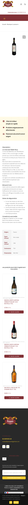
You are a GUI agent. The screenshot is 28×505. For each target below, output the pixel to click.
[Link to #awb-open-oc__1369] (25, 4)
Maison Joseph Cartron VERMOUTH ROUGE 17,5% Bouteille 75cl (11, 346)
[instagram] (7, 446)
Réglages (23, 495)
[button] (24, 37)
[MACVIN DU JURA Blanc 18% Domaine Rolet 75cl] (14, 364)
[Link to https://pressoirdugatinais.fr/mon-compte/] (21, 4)
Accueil (4, 24)
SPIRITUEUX (11, 298)
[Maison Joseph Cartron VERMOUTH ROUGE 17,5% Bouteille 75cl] (14, 319)
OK (11, 502)
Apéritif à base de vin (7, 297)
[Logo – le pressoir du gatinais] (8, 1)
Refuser (16, 502)
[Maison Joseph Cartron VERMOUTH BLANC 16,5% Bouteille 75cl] (14, 275)
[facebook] (3, 446)
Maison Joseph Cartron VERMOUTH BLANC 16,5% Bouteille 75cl (11, 301)
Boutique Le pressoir (12, 24)
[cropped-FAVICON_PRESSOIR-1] (10, 413)
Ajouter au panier (15, 312)
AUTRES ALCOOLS (14, 297)
